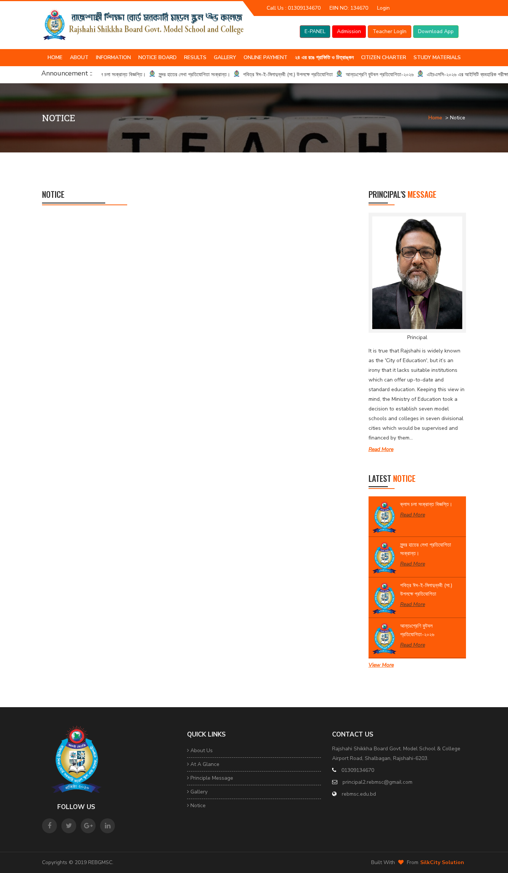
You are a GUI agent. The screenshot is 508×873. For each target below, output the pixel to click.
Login (383, 8)
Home (55, 57)
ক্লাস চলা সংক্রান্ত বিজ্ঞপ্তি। (426, 504)
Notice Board (157, 57)
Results (195, 57)
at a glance (204, 764)
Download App (436, 31)
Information (113, 57)
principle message (211, 778)
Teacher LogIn (389, 31)
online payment (265, 57)
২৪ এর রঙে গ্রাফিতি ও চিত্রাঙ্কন (324, 57)
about (79, 57)
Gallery (225, 57)
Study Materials (437, 57)
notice (197, 805)
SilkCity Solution (442, 862)
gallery (198, 791)
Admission (349, 31)
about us (201, 750)
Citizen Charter (383, 57)
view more (381, 665)
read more (381, 449)
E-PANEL (315, 31)
